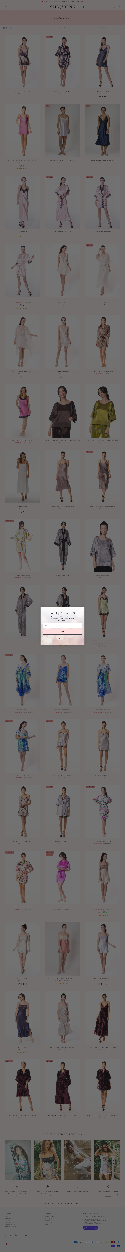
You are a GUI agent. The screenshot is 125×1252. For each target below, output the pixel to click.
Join (62, 632)
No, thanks (62, 638)
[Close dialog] (82, 609)
